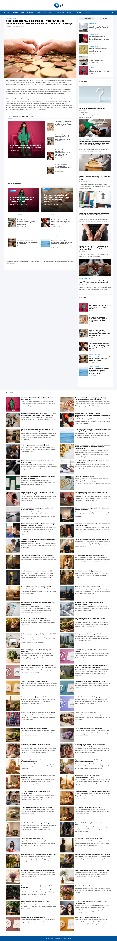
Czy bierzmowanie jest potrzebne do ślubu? (89, 555)
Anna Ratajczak (20, 26)
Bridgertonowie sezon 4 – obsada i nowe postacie (37, 665)
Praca (45, 13)
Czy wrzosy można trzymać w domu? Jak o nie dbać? (38, 870)
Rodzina (51, 13)
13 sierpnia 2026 (60, 157)
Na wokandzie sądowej (94, 243)
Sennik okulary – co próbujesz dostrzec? (88, 839)
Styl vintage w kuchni (96, 60)
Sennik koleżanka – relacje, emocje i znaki (88, 571)
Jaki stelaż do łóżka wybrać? (84, 476)
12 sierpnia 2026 (60, 171)
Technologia (60, 13)
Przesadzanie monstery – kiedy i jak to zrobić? (36, 902)
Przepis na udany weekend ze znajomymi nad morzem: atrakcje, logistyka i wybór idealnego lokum (61, 243)
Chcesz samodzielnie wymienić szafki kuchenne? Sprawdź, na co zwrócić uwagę (63, 167)
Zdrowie (69, 13)
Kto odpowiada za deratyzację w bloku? (88, 634)
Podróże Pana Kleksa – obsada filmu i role (34, 681)
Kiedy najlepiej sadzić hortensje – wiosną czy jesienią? (92, 854)
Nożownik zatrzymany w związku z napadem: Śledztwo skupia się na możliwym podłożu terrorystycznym (94, 248)
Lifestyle (101, 106)
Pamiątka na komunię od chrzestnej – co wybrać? (37, 807)
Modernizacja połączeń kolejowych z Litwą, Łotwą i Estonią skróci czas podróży (22, 262)
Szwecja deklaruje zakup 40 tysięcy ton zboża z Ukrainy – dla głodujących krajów (99, 50)
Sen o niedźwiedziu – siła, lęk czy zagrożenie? (36, 587)
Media (105, 106)
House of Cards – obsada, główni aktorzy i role (90, 681)
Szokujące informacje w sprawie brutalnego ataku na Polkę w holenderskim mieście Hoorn (94, 281)
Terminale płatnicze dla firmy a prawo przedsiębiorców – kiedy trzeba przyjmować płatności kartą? (62, 152)
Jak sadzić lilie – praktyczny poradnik (33, 618)
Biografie (15, 13)
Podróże (38, 13)
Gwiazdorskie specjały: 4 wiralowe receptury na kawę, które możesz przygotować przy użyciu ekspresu (63, 137)
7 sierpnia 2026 (55, 247)
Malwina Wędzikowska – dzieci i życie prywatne (90, 697)
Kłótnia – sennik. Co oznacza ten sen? (87, 587)
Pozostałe (78, 13)
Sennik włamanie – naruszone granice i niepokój (36, 571)
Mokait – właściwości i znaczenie (85, 713)
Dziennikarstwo (94, 106)
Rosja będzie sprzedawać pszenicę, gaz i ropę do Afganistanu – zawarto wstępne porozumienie (99, 39)
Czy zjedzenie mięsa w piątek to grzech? (88, 807)
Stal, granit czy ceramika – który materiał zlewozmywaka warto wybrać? (89, 603)
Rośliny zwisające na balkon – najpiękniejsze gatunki (38, 854)
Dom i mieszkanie (93, 58)
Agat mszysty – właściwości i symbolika (34, 728)
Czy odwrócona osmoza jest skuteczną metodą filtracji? (58, 261)
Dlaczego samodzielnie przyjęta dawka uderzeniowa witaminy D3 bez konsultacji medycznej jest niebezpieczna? (92, 446)
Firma (22, 13)
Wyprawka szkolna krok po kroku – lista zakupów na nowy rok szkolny (25, 146)
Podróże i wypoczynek (56, 235)
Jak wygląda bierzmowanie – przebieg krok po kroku (92, 539)
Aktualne (104, 18)
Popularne (88, 18)
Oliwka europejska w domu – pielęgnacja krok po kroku (92, 870)
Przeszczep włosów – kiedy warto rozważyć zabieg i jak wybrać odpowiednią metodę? (38, 524)
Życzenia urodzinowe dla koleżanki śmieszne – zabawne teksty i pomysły (90, 745)
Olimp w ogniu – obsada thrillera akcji (33, 917)
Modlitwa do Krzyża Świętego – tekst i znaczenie (37, 555)
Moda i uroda (29, 13)
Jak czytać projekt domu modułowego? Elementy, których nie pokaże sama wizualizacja (91, 666)
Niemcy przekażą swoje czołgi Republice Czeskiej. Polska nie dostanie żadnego (98, 27)
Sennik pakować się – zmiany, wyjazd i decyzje (36, 823)
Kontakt (87, 13)
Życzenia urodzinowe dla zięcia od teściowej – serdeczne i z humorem (36, 745)
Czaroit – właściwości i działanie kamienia (88, 728)
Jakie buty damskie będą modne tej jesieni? (35, 445)
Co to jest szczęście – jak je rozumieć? (33, 697)
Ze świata (97, 23)
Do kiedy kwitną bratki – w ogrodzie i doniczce (90, 886)
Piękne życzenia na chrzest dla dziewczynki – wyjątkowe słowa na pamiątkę (90, 760)
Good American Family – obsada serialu (87, 917)
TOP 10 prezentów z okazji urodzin (32, 839)
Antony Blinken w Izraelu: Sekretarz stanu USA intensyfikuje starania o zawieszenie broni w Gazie (94, 178)
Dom (8, 13)
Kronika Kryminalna (83, 243)
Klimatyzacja (84, 381)
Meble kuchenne (25, 235)
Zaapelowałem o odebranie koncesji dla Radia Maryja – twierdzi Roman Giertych (94, 214)
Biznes (52, 214)
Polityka (87, 174)
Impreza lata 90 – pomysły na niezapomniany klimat (38, 713)
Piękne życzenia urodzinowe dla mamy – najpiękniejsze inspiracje (34, 760)
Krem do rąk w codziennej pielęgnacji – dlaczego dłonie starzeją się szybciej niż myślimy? (63, 124)
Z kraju (14, 18)
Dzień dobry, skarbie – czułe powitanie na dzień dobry (92, 791)
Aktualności (91, 23)
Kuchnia (19, 235)
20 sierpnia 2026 (60, 128)
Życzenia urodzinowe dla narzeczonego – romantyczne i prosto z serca (88, 776)
